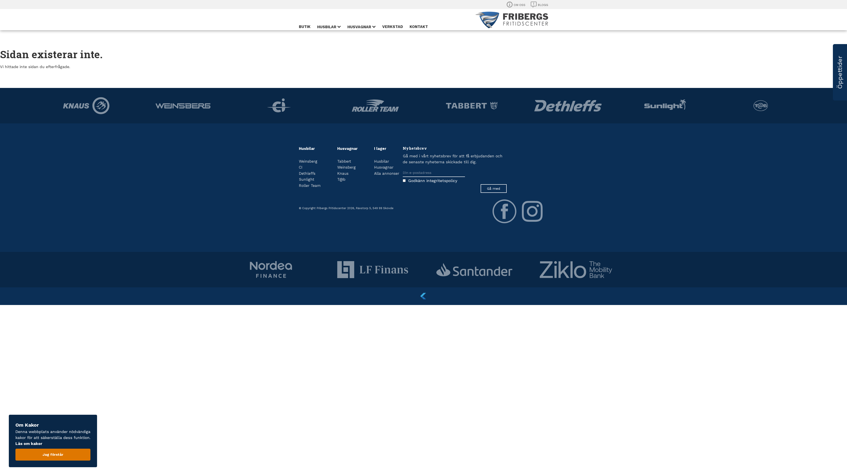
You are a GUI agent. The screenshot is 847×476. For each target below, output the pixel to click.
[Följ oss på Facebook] (504, 211)
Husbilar (326, 27)
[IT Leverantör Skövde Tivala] (423, 296)
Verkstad (392, 26)
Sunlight (306, 179)
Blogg (543, 5)
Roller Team (310, 185)
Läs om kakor (28, 443)
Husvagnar (359, 27)
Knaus (343, 173)
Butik (305, 26)
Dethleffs (307, 173)
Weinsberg (308, 161)
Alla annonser (386, 173)
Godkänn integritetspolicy (432, 180)
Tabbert (344, 161)
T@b (341, 179)
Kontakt (419, 26)
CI (300, 167)
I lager (380, 148)
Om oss (519, 5)
